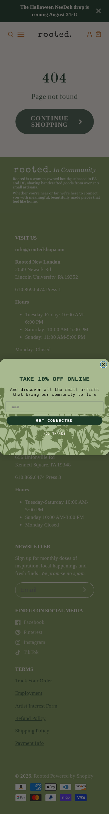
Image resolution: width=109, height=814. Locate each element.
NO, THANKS (54, 434)
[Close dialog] (103, 364)
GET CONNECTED (54, 421)
